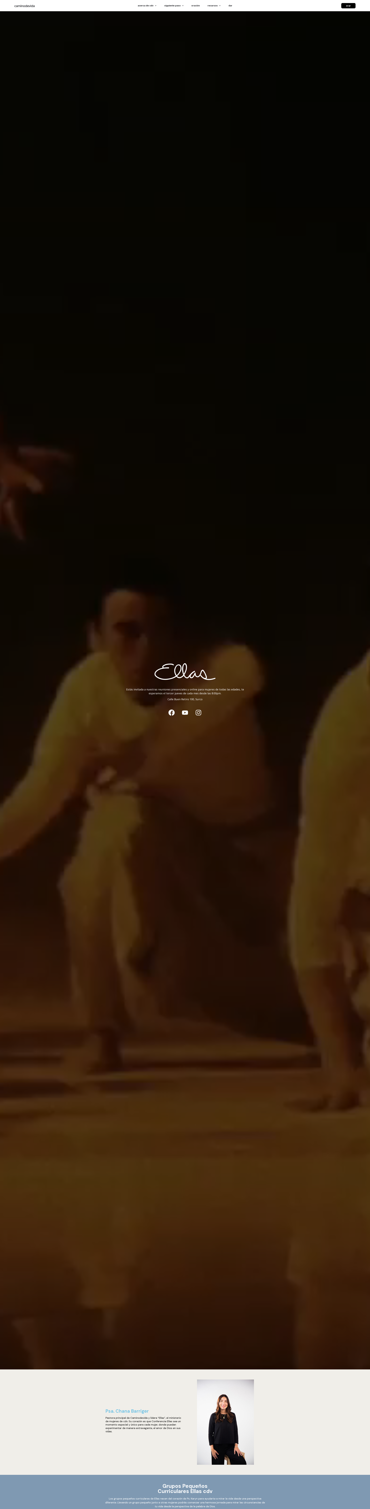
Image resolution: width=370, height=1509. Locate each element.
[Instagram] (198, 712)
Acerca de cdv (145, 5)
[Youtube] (185, 712)
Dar (230, 5)
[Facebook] (171, 712)
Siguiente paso (172, 5)
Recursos (213, 5)
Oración (195, 5)
